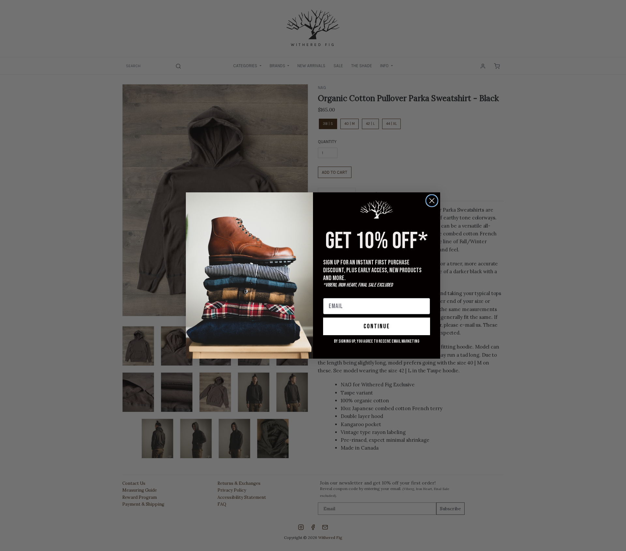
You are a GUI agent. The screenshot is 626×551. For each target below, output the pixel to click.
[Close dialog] (432, 200)
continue (377, 326)
